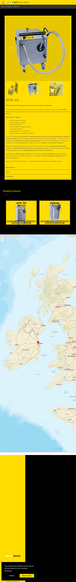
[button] (38, 343)
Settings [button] (9, 571)
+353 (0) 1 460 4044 (23, 2)
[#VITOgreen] (12, 2)
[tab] (38, 167)
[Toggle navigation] (73, 2)
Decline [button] (11, 575)
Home (3, 6)
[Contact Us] (14, 2)
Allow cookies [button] (26, 575)
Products (9, 6)
